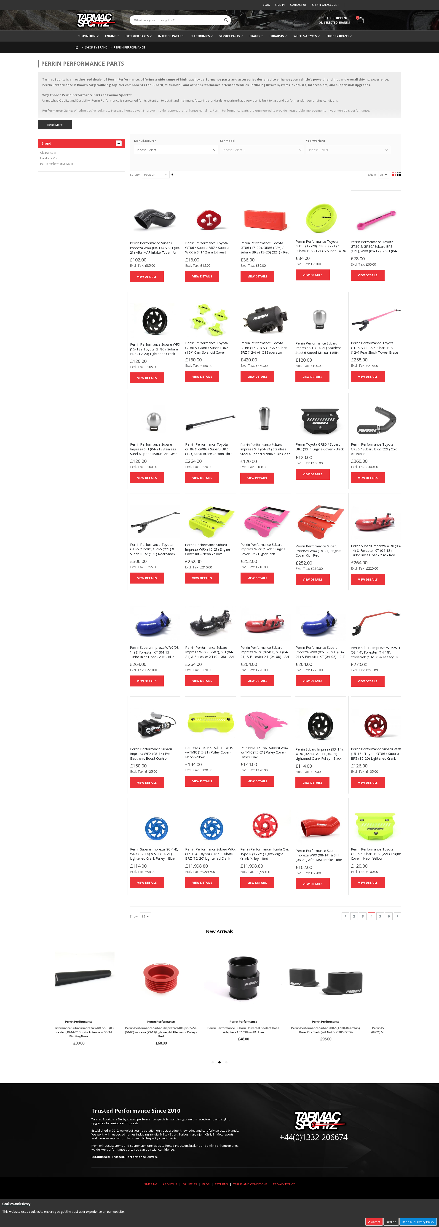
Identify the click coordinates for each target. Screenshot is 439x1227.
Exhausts (277, 36)
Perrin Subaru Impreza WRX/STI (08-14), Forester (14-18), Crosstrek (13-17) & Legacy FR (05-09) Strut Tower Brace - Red (376, 654)
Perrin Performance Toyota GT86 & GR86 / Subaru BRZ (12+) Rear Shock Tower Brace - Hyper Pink (376, 350)
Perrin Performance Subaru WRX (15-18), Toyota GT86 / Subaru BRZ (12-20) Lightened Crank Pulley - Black (155, 351)
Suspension (87, 36)
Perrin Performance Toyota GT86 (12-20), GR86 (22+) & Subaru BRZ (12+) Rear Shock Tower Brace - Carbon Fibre (152, 551)
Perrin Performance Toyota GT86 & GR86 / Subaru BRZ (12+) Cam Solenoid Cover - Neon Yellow (206, 350)
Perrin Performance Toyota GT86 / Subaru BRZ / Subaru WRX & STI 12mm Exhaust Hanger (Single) (207, 250)
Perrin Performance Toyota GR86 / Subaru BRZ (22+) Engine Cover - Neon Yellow (376, 854)
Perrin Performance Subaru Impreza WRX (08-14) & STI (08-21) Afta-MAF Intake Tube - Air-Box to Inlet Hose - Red (320, 857)
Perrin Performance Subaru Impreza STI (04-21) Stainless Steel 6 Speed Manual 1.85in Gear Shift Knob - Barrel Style (318, 350)
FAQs (206, 1184)
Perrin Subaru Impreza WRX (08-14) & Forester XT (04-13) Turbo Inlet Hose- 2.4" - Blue (155, 652)
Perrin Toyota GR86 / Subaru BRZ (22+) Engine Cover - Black (320, 446)
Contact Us (298, 4)
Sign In (280, 4)
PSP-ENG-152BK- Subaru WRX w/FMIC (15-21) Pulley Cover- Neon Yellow (209, 752)
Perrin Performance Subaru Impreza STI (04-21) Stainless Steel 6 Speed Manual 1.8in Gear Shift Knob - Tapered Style (265, 451)
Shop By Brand (338, 36)
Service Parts (229, 36)
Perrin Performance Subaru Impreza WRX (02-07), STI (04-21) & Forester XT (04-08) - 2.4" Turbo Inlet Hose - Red (265, 654)
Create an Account (325, 4)
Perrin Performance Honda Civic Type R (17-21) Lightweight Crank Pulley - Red (265, 854)
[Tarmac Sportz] (96, 20)
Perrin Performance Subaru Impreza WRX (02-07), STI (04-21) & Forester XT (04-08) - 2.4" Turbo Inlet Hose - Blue (320, 654)
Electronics (200, 36)
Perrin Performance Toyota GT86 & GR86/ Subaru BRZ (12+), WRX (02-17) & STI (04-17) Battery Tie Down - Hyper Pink (374, 251)
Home (77, 47)
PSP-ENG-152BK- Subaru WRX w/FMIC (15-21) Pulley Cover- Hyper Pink (264, 752)
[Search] (226, 20)
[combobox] (180, 20)
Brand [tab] (46, 143)
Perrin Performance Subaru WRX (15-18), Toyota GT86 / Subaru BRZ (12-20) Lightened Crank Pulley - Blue (210, 856)
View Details (147, 276)
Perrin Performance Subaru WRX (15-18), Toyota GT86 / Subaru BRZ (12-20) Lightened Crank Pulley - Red (376, 756)
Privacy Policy (284, 1184)
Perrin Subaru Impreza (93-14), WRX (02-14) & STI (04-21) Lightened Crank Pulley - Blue (154, 854)
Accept (375, 1222)
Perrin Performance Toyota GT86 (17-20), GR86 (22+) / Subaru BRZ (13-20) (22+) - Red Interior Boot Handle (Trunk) (265, 250)
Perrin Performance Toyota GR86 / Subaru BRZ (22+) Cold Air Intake (374, 449)
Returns (221, 1184)
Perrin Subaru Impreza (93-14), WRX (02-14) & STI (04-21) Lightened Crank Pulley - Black (319, 754)
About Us (170, 1184)
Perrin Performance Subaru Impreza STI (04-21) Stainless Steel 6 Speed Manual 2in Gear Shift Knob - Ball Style (153, 451)
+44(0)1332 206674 (314, 1137)
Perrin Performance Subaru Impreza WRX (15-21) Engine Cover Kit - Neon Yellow (207, 549)
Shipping (151, 1184)
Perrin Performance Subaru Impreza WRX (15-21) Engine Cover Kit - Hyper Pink (263, 549)
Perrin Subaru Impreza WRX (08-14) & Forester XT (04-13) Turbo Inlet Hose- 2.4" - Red (376, 550)
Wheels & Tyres (305, 36)
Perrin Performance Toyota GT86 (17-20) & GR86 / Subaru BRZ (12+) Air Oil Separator (265, 348)
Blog (266, 4)
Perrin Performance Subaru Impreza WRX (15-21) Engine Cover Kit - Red (318, 551)
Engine (110, 36)
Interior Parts (169, 36)
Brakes (254, 36)
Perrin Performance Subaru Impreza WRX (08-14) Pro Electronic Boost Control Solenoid (151, 756)
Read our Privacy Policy (418, 1222)
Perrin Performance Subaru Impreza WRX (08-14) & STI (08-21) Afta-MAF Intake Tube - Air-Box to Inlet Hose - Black (155, 250)
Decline (391, 1222)
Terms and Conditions (250, 1184)
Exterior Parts (137, 36)
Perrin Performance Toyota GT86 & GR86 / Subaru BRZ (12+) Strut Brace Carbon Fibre (209, 449)
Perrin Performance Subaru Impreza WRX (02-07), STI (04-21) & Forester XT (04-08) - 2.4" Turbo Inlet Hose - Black (210, 654)
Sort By (135, 174)
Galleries (189, 1184)
